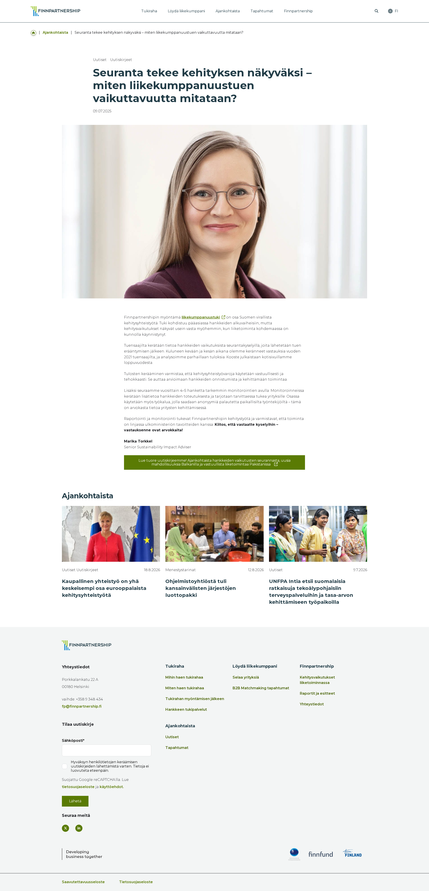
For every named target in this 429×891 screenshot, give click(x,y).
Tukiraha (149, 11)
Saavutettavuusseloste (83, 882)
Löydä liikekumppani (186, 11)
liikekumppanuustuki (201, 317)
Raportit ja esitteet (317, 693)
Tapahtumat (261, 11)
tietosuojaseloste (78, 787)
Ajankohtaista (228, 11)
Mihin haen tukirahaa (184, 677)
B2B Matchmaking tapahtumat (261, 688)
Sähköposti (72, 740)
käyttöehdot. (112, 787)
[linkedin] (78, 828)
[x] (65, 828)
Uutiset (172, 737)
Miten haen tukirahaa (184, 688)
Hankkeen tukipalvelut (186, 709)
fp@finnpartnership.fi (82, 706)
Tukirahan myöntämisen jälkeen (194, 699)
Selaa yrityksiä (246, 677)
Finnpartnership (298, 11)
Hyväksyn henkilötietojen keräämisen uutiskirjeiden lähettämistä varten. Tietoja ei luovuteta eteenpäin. (110, 766)
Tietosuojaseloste (136, 882)
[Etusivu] (33, 32)
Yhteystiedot (312, 704)
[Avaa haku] (376, 11)
